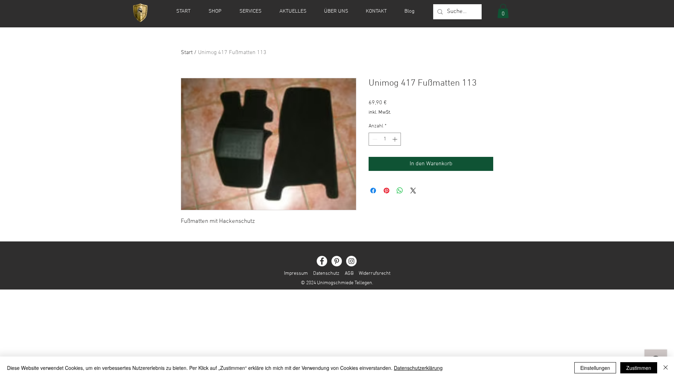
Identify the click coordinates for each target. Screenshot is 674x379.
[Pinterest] (336, 261)
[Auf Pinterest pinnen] (386, 190)
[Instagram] (351, 261)
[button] (503, 11)
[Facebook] (322, 261)
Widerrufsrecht (371, 274)
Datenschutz (326, 274)
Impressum (296, 274)
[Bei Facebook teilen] (373, 190)
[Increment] (395, 139)
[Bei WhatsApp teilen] (400, 190)
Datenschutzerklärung (418, 367)
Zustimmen (638, 367)
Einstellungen (595, 367)
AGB (349, 274)
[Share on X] (413, 190)
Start (187, 52)
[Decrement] (374, 139)
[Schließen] (665, 367)
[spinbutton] (384, 139)
